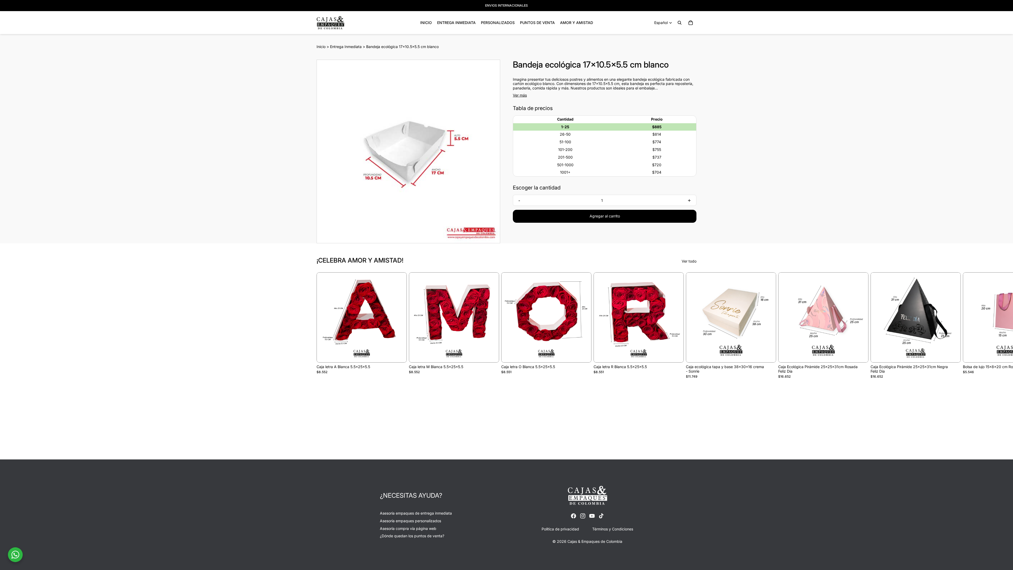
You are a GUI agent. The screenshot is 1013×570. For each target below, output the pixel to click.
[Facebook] (573, 515)
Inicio (321, 46)
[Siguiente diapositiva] (690, 325)
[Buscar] (679, 22)
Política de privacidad (560, 528)
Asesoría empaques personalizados (410, 520)
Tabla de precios (533, 108)
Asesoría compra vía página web (408, 528)
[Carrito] (690, 22)
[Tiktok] (601, 515)
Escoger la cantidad (537, 187)
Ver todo (689, 261)
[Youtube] (592, 515)
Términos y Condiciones (612, 528)
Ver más (520, 95)
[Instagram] (583, 515)
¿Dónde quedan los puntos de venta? (412, 536)
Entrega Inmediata (346, 46)
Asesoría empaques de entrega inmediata (416, 513)
